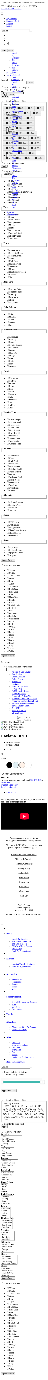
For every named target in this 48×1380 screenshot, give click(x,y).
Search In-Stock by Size (15, 101)
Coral (11, 629)
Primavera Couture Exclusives (24, 698)
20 (20, 123)
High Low (13, 261)
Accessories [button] (11, 974)
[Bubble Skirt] (9, 1161)
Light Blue (13, 589)
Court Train (14, 427)
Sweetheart (13, 488)
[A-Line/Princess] (7, 1244)
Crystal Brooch (15, 345)
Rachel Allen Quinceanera (23, 703)
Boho (11, 217)
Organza (12, 394)
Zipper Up (13, 302)
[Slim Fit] (7, 1251)
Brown (12, 640)
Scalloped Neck (15, 477)
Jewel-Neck (14, 464)
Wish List (24, 896)
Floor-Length (14, 430)
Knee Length (14, 433)
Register (9, 23)
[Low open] (7, 1179)
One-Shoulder (15, 472)
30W (23, 148)
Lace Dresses (14, 220)
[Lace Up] (7, 1177)
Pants (11, 228)
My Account (11, 18)
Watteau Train (15, 444)
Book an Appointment (15, 1062)
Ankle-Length (15, 419)
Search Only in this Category (16, 87)
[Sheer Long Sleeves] (9, 1263)
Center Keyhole (15, 256)
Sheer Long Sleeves (17, 530)
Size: (3, 754)
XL (28, 158)
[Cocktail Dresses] (11, 1141)
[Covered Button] (7, 1173)
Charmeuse (14, 378)
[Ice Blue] (16, 765)
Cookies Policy (24, 873)
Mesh (11, 391)
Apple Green (14, 576)
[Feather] (6, 1213)
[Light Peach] (22, 765)
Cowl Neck (14, 455)
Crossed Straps (15, 292)
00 (21, 108)
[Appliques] (7, 1196)
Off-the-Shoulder (16, 469)
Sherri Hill (16, 708)
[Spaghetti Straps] (8, 1273)
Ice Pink (12, 608)
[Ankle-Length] (7, 1220)
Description (11, 792)
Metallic (12, 317)
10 (37, 113)
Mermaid (13, 507)
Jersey (11, 386)
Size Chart (5, 782)
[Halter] (7, 1235)
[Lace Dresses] (7, 1153)
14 (10, 1109)
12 (4, 1109)
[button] (10, 50)
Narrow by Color (12, 565)
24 (36, 1109)
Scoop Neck (14, 480)
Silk (10, 402)
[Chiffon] (6, 1211)
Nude (11, 635)
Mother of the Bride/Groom (20, 192)
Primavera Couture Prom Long (25, 701)
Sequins (12, 366)
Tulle (11, 408)
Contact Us (24, 886)
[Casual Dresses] (11, 1139)
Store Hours (24, 877)
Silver (11, 648)
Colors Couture (18, 677)
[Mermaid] (7, 1249)
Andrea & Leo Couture (21, 672)
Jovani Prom (17, 689)
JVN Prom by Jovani (20, 691)
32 (20, 133)
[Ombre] (4, 1191)
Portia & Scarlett (19, 693)
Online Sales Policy (9, 785)
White (11, 651)
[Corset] (9, 1167)
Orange (12, 627)
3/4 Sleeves (14, 525)
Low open (13, 297)
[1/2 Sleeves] (9, 1256)
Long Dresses (15, 222)
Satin (11, 397)
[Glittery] (4, 1185)
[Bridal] (11, 1137)
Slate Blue (13, 592)
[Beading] (7, 1199)
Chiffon (12, 381)
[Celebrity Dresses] (9, 1163)
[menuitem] (26, 18)
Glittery (12, 314)
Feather (12, 350)
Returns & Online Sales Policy (24, 854)
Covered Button (16, 289)
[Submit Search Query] (31, 1067)
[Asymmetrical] (7, 1223)
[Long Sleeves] (9, 1261)
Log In (9, 26)
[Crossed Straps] (7, 1175)
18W (23, 138)
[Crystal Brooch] (7, 1203)
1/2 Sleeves (14, 522)
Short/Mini (13, 436)
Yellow (12, 570)
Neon (11, 319)
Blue (11, 594)
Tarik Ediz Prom (19, 710)
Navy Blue (13, 597)
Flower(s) (13, 353)
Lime (11, 581)
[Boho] (7, 1151)
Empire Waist (14, 505)
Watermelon (14, 619)
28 (30, 128)
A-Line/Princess (16, 502)
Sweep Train (14, 438)
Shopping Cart (12, 21)
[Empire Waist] (7, 1247)
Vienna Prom (17, 713)
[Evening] (11, 1143)
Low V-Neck (14, 466)
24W (23, 143)
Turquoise (13, 586)
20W (36, 138)
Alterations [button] (11, 1022)
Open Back (14, 266)
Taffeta (12, 405)
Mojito (12, 573)
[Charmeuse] (6, 1208)
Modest (12, 225)
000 (7, 1106)
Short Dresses (15, 236)
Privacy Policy (24, 868)
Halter (11, 458)
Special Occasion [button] (13, 997)
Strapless (13, 485)
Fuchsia (12, 616)
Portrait (12, 474)
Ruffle (11, 361)
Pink (11, 611)
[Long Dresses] (7, 1155)
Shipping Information (24, 859)
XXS (11, 153)
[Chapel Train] (7, 1225)
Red (11, 624)
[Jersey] (6, 1215)
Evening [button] (10, 959)
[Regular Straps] (8, 1271)
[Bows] (7, 1201)
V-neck (12, 490)
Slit (10, 277)
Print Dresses (14, 230)
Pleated (12, 269)
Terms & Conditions (24, 864)
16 (30, 118)
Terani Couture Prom (20, 706)
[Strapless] (8, 1275)
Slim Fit (12, 510)
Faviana (15, 684)
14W (31, 133)
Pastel (11, 325)
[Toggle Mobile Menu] (2, 924)
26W (36, 143)
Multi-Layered (15, 264)
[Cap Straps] (8, 1268)
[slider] (42, 1082)
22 (30, 123)
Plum (11, 621)
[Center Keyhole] (9, 1165)
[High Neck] (7, 1237)
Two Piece (13, 238)
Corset (12, 258)
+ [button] (8, 669)
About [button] (9, 1037)
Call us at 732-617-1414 (11, 9)
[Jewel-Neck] (7, 1239)
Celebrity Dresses (16, 253)
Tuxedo (9, 1014)
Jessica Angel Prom (20, 686)
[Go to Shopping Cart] (2, 12)
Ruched (12, 274)
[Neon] (4, 1189)
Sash (11, 364)
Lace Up (12, 294)
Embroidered (14, 347)
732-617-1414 (36, 780)
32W (36, 148)
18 (20, 1109)
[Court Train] (7, 1227)
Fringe (12, 356)
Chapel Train (14, 425)
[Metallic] (4, 1187)
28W (35, 1114)
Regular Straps (15, 550)
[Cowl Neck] (7, 1232)
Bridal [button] (9, 934)
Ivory (11, 632)
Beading (12, 339)
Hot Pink (13, 613)
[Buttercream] (28, 765)
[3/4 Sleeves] (9, 1259)
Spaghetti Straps (16, 553)
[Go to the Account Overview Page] (2, 14)
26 (20, 128)
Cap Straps (13, 547)
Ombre (12, 322)
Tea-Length (14, 441)
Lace (11, 358)
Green (11, 578)
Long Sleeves (15, 527)
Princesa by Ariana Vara (22, 696)
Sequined (13, 399)
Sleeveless (13, 535)
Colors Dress (17, 679)
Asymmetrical (15, 422)
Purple (12, 600)
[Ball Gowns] (7, 1149)
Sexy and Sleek (15, 233)
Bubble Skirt (14, 250)
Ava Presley (17, 674)
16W (31, 1111)
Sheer (11, 300)
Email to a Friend (8, 787)
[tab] (26, 690)
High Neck (13, 461)
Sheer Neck (14, 482)
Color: (3, 758)
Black (11, 643)
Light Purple (14, 605)
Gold (11, 637)
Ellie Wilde (16, 681)
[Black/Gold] (9, 765)
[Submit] (31, 31)
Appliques (13, 337)
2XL (40, 158)
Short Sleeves (15, 533)
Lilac (11, 602)
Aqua (11, 584)
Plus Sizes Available (17, 272)
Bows (11, 342)
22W (13, 1114)
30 (12, 1111)
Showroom (24, 882)
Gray (11, 645)
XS (22, 153)
